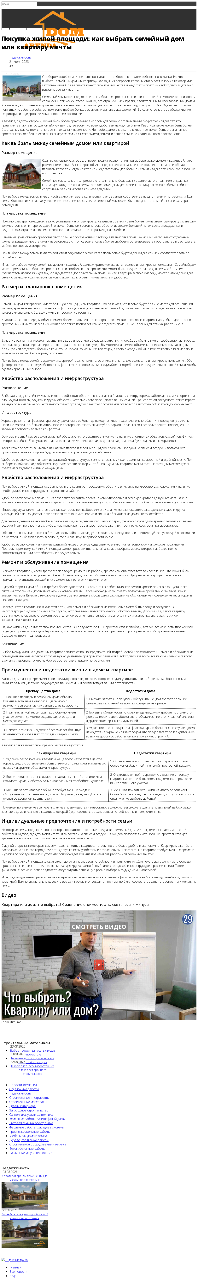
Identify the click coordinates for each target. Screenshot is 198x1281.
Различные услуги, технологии (30, 1153)
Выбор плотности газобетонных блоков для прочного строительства (32, 1070)
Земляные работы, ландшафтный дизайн (38, 1119)
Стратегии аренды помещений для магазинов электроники (24, 1178)
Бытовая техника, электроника (31, 1123)
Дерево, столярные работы (29, 1140)
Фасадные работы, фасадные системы (36, 1127)
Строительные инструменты (29, 1097)
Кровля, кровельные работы (29, 1131)
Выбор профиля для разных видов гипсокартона (32, 1052)
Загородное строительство (29, 1110)
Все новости (18, 94)
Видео (13, 116)
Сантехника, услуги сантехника (31, 1114)
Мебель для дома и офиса (28, 1136)
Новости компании (23, 1085)
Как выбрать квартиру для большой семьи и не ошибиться (25, 1216)
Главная (15, 73)
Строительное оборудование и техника (37, 1144)
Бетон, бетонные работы (27, 1148)
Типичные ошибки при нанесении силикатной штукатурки (32, 1060)
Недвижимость (20, 57)
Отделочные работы (24, 1089)
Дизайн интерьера (22, 1106)
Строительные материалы (28, 1102)
